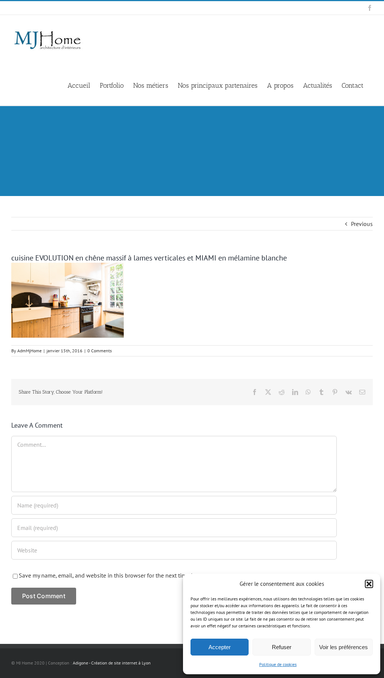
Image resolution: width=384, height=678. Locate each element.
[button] (369, 584)
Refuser (281, 647)
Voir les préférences (343, 647)
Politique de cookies (278, 664)
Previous (362, 223)
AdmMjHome (29, 350)
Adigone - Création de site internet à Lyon (112, 663)
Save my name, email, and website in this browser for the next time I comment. (119, 575)
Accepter (219, 647)
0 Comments (99, 350)
